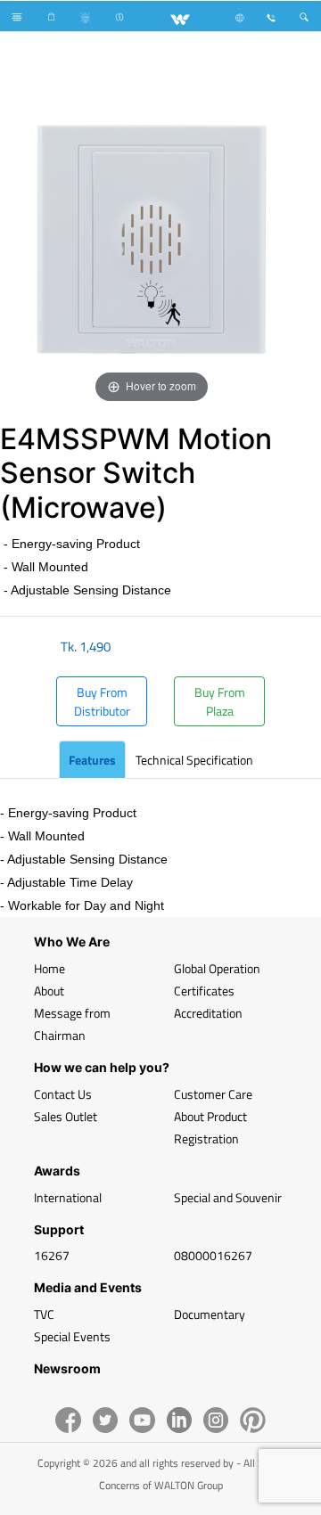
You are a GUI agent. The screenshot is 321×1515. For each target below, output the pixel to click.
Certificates (204, 990)
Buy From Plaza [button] (219, 701)
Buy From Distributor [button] (102, 701)
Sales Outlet (65, 1116)
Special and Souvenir (228, 1197)
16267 (52, 1255)
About (49, 990)
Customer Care (213, 1094)
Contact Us (63, 1094)
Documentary (209, 1314)
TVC (44, 1314)
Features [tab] (92, 759)
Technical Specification (194, 759)
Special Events (72, 1336)
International (68, 1197)
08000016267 (213, 1255)
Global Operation (217, 968)
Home (49, 968)
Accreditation (208, 1012)
